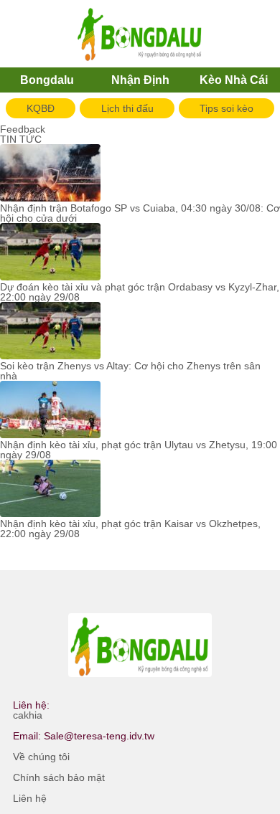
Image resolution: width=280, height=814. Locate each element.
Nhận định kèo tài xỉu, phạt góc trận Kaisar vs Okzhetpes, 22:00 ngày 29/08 (130, 529)
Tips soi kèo (226, 108)
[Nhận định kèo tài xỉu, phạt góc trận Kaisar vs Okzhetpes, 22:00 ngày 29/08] (50, 489)
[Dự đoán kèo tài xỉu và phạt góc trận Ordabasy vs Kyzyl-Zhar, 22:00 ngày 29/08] (50, 252)
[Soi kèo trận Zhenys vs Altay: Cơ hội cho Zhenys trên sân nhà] (50, 331)
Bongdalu (47, 80)
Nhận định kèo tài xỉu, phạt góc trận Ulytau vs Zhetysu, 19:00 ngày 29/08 (138, 450)
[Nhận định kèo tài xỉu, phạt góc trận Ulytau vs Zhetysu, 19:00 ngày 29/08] (50, 410)
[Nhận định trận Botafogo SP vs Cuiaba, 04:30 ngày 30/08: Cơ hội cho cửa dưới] (50, 173)
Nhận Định (140, 80)
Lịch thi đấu (127, 108)
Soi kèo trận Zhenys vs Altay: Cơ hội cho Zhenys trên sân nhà (130, 371)
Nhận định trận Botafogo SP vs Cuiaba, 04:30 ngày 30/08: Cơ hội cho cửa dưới (140, 213)
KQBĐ (41, 108)
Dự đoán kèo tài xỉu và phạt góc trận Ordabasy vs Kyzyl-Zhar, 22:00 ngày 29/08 (139, 292)
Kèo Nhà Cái (234, 80)
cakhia (27, 715)
